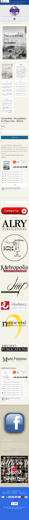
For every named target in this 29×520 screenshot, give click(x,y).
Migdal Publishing (4, 123)
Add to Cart (14, 137)
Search (8, 490)
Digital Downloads (16, 490)
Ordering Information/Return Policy (9, 492)
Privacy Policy (22, 492)
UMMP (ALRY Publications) (11, 507)
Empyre (20, 508)
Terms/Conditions (6, 493)
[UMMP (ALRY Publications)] (14, 15)
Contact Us (14, 493)
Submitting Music (22, 493)
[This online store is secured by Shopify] (14, 504)
